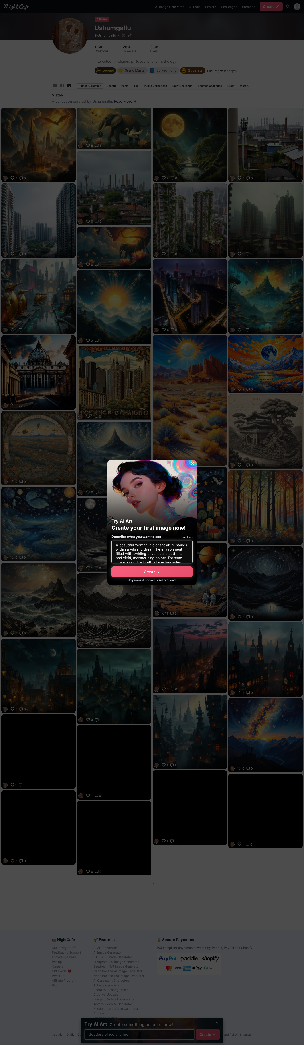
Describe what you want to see (136, 537)
